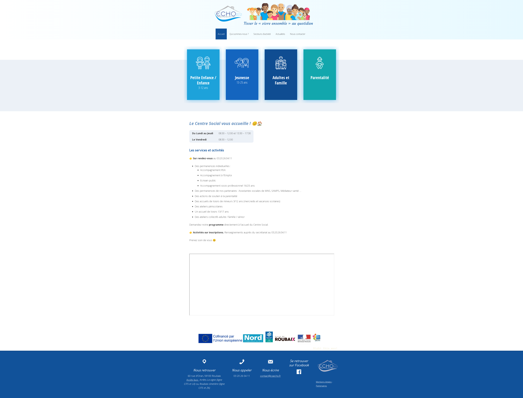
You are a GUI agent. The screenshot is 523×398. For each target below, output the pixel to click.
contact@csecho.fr (270, 375)
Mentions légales (324, 381)
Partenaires (321, 385)
